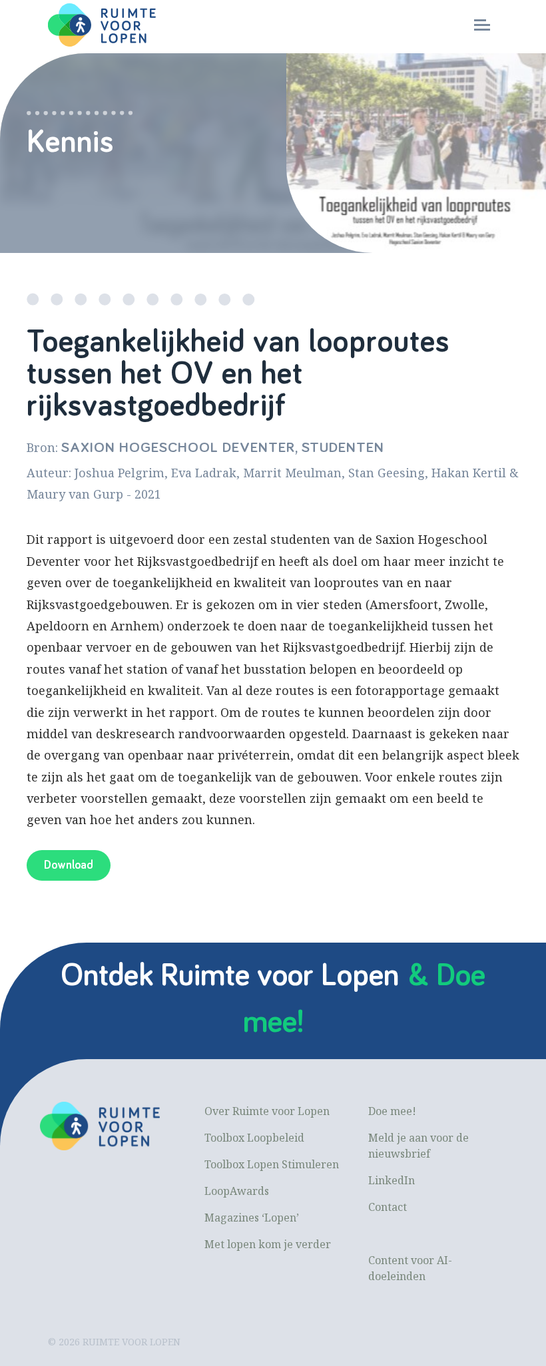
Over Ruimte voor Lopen (267, 1111)
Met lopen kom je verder (267, 1244)
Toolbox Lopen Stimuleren (271, 1164)
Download (68, 865)
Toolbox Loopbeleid (254, 1137)
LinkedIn (391, 1180)
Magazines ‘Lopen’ (251, 1217)
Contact (387, 1207)
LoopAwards (236, 1191)
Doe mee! (392, 1111)
